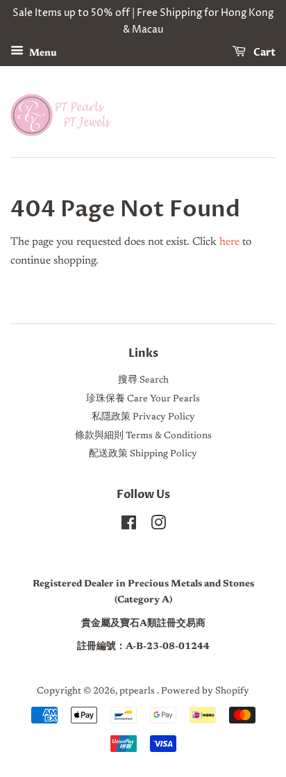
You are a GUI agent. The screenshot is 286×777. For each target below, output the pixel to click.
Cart (263, 52)
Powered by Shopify (205, 691)
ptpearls (138, 691)
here (229, 242)
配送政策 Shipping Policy (143, 454)
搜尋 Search (143, 380)
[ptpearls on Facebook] (129, 526)
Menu (42, 53)
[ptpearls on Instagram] (158, 526)
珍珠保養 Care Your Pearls (143, 399)
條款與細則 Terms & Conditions (143, 436)
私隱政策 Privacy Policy (143, 417)
